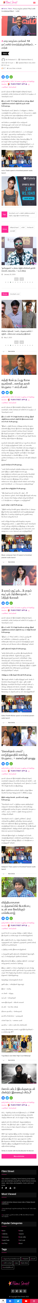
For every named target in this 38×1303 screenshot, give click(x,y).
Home (5, 8)
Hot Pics (4, 1243)
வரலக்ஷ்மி (12, 231)
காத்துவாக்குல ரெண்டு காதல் (11, 1258)
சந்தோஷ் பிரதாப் (14, 227)
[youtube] (26, 1301)
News (10, 8)
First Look (21, 1240)
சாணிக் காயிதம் (7, 1263)
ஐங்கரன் (32, 1258)
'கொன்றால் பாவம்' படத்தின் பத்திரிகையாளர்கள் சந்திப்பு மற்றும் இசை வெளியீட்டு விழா (22, 214)
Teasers (21, 1234)
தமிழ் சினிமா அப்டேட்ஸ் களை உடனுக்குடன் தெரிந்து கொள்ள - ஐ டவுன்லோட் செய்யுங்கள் (18, 84)
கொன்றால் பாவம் (15, 294)
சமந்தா (16, 1263)
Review (20, 1231)
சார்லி (23, 227)
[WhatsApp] (11, 77)
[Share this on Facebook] (3, 77)
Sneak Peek (5, 1240)
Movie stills (22, 1237)
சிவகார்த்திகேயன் (7, 1267)
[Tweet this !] (7, 77)
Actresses (5, 1237)
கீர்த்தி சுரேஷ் (24, 1263)
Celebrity (4, 1234)
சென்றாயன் (30, 227)
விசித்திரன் (25, 1258)
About (20, 1243)
